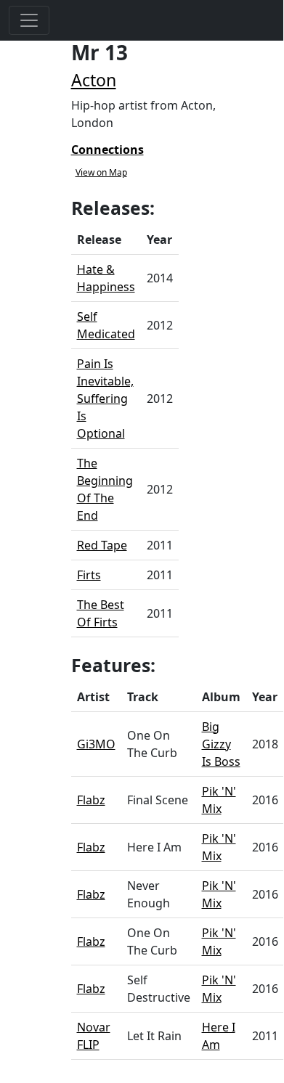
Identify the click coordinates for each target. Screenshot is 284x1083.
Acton (93, 79)
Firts (89, 575)
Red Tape (102, 545)
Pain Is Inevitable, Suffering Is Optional (105, 398)
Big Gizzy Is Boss (221, 744)
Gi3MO (96, 744)
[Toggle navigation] (29, 20)
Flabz (91, 800)
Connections (107, 150)
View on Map (101, 172)
